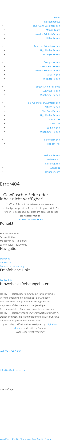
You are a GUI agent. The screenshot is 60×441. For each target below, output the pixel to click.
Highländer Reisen (50, 50)
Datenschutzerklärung (12, 266)
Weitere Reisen (52, 155)
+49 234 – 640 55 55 (10, 351)
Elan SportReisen (51, 111)
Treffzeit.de (6, 279)
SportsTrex (54, 119)
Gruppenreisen (52, 62)
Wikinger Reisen (51, 54)
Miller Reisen (53, 38)
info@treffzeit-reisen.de (13, 370)
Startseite (5, 258)
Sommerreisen (52, 139)
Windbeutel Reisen (50, 94)
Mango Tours (53, 29)
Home (57, 17)
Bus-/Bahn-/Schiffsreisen (46, 25)
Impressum (6, 262)
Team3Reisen (53, 127)
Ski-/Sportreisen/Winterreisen (44, 102)
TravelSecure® (52, 159)
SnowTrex (55, 123)
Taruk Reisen (53, 74)
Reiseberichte (52, 171)
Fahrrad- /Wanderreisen (47, 46)
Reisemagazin (52, 163)
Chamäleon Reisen (50, 66)
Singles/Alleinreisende (48, 86)
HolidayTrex (53, 143)
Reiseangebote (52, 21)
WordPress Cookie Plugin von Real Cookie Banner (26, 439)
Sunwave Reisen (51, 90)
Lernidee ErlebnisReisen (47, 34)
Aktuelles (55, 167)
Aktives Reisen (52, 106)
